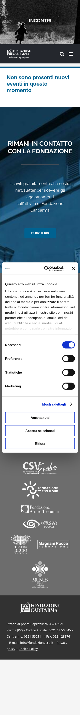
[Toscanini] (40, 509)
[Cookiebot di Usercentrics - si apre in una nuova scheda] (47, 268)
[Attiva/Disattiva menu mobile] (71, 54)
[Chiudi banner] (73, 268)
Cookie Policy (28, 649)
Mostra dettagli (54, 404)
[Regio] (21, 545)
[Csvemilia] (40, 468)
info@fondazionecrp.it (36, 642)
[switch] (68, 358)
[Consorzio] (40, 524)
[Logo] (40, 603)
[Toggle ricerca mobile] (62, 54)
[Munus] (40, 574)
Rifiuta (40, 443)
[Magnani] (53, 544)
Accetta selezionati (40, 430)
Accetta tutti (40, 418)
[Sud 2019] (40, 490)
